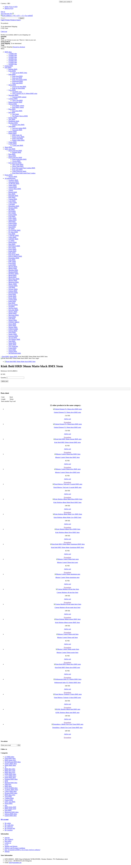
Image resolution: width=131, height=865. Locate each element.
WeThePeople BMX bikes (13, 762)
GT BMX (11, 241)
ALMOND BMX (13, 183)
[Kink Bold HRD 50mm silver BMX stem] (67, 664)
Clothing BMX (9, 798)
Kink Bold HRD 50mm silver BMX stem (67, 667)
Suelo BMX (12, 332)
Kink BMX (11, 260)
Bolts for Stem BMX (18, 88)
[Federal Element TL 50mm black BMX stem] (67, 424)
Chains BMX (12, 142)
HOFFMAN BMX (14, 246)
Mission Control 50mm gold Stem (67, 637)
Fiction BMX (12, 225)
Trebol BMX (12, 343)
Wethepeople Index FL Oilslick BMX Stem (67, 682)
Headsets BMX (13, 123)
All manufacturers (10, 178)
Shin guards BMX (17, 164)
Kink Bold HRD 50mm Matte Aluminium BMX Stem (67, 547)
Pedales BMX (12, 118)
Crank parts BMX (17, 145)
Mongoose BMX (13, 282)
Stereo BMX (12, 324)
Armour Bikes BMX (14, 189)
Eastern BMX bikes (11, 815)
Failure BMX (12, 220)
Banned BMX (12, 192)
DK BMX (11, 209)
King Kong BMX (13, 254)
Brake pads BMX (17, 138)
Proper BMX (12, 298)
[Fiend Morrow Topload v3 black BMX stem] (67, 694)
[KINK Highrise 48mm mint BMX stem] (67, 709)
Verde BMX (12, 350)
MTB (6, 781)
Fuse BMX (11, 234)
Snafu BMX (12, 317)
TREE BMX (12, 344)
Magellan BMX (13, 270)
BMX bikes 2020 (10, 770)
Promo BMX (9, 175)
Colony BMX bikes (11, 791)
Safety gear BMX (10, 149)
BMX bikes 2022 (10, 795)
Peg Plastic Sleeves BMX (20, 116)
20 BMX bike (12, 60)
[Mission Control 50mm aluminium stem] (67, 574)
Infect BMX (12, 247)
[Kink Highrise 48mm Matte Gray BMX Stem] (67, 514)
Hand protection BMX (15, 157)
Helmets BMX (16, 152)
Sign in (3, 12)
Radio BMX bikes (10, 777)
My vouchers (9, 830)
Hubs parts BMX (17, 83)
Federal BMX (12, 223)
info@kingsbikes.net (15, 862)
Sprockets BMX (13, 95)
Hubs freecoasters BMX (19, 79)
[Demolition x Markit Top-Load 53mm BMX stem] (67, 724)
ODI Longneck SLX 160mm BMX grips (24, 93)
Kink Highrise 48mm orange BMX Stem (67, 622)
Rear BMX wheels (18, 107)
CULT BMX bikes (10, 776)
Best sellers (8, 841)
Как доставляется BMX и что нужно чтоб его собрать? (22, 850)
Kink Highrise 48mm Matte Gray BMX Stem (67, 517)
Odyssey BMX (13, 289)
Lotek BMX (12, 265)
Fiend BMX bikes (10, 758)
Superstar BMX (13, 336)
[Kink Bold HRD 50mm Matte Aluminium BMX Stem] (67, 544)
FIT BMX (11, 228)
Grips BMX (12, 90)
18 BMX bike (12, 59)
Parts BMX (8, 67)
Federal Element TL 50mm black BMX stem (67, 427)
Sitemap (7, 851)
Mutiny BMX (12, 284)
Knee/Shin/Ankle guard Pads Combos (23, 173)
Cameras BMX (13, 98)
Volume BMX (12, 351)
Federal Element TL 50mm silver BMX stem (67, 412)
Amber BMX (12, 185)
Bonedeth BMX (13, 195)
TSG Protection (13, 346)
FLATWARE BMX (14, 230)
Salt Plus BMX (13, 308)
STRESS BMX (13, 329)
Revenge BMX (13, 305)
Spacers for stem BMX (19, 86)
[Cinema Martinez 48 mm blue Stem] (67, 589)
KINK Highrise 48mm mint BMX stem (67, 712)
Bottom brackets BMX (15, 102)
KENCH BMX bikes (11, 788)
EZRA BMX (12, 218)
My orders (8, 823)
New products (9, 839)
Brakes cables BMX (18, 140)
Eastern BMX (12, 215)
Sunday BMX (12, 334)
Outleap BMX (12, 291)
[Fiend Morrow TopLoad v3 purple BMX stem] (67, 484)
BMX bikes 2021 (10, 769)
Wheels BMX (12, 104)
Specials (7, 837)
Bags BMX (11, 154)
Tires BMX (11, 119)
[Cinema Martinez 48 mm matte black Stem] (67, 604)
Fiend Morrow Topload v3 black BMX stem (67, 697)
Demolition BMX (13, 206)
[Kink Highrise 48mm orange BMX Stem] (67, 619)
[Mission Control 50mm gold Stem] (67, 634)
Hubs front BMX (17, 76)
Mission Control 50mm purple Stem (67, 652)
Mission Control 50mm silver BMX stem (67, 472)
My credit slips (9, 825)
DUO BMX (12, 213)
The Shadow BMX (14, 339)
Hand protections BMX (19, 159)
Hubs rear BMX (17, 78)
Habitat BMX (12, 242)
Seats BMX (12, 126)
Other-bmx (8, 784)
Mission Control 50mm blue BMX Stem (67, 457)
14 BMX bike (12, 55)
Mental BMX (12, 275)
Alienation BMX (13, 182)
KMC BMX (12, 261)
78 (5, 767)
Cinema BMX (12, 199)
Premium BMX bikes (11, 779)
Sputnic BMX (12, 320)
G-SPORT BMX (13, 235)
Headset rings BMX (18, 124)
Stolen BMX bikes (10, 765)
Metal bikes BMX (13, 279)
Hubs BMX (12, 74)
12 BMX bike (12, 53)
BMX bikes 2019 (10, 772)
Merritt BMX (12, 277)
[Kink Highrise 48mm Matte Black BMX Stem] (67, 499)
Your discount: (6, 13)
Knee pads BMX (17, 169)
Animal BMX (12, 187)
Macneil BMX (12, 266)
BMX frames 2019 (10, 808)
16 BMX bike (12, 57)
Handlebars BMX (13, 121)
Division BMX (13, 208)
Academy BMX (13, 180)
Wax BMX (15, 114)
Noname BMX (13, 286)
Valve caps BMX (17, 100)
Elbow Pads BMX (17, 166)
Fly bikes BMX (13, 232)
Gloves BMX (16, 161)
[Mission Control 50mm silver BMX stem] (67, 469)
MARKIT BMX (13, 273)
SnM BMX (11, 318)
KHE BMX (12, 253)
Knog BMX (12, 263)
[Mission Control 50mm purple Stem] (67, 649)
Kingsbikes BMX (13, 258)
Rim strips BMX (17, 111)
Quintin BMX (12, 299)
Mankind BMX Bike (11, 783)
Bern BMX (11, 194)
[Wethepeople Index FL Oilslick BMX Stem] (67, 679)
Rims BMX (12, 109)
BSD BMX (11, 197)
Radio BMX (12, 301)
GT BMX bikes (9, 757)
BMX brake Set (17, 135)
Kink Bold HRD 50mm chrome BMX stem (67, 442)
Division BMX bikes (11, 793)
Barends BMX (12, 69)
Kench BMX (12, 249)
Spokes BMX (12, 131)
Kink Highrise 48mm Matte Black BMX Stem (67, 502)
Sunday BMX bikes (11, 763)
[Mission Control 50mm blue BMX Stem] (67, 454)
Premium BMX (13, 292)
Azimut (10, 190)
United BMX (12, 348)
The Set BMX (12, 337)
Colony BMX (12, 202)
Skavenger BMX (13, 315)
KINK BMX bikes (10, 774)
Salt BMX (11, 306)
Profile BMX (12, 296)
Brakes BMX (12, 133)
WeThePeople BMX (14, 353)
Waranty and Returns (11, 846)
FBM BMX (12, 221)
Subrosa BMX (12, 331)
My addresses (9, 826)
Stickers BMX (12, 176)
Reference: (4, 371)
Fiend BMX (12, 227)
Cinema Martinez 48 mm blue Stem (67, 592)
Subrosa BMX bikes (11, 814)
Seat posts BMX (17, 130)
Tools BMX (8, 796)
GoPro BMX (12, 237)
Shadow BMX (12, 312)
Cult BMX (11, 204)
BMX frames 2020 (10, 807)
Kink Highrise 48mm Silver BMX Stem (67, 532)
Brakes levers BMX (18, 137)
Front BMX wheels (18, 105)
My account (4, 819)
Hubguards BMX (17, 81)
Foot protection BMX (15, 163)
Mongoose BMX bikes (12, 812)
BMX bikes (8, 52)
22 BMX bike (12, 62)
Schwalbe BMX (13, 310)
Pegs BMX (11, 112)
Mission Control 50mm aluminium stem (67, 577)
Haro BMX (11, 244)
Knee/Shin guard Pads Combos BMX (23, 168)
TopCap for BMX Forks (19, 73)
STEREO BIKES (13, 322)
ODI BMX (11, 287)
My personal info (10, 828)
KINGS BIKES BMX (15, 256)
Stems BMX (12, 85)
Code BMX (12, 201)
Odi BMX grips (17, 92)
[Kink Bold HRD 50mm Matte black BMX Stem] (20, 361)
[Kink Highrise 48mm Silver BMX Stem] (67, 529)
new (6, 805)
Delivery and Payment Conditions (15, 848)
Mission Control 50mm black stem (67, 562)
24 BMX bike (12, 64)
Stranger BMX (12, 327)
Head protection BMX (15, 150)
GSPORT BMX (13, 239)
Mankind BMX (13, 272)
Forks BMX (12, 71)
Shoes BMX (8, 147)
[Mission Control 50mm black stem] (67, 559)
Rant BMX (11, 303)
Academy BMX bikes (11, 789)
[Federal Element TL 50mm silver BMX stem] (67, 409)
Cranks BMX (12, 144)
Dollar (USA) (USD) (11, 7)
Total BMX (11, 341)
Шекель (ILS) (9, 8)
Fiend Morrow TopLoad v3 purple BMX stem (67, 487)
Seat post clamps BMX (19, 128)
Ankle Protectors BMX (19, 171)
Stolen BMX (12, 325)
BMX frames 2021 (10, 760)
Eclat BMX (11, 216)
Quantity (3, 377)
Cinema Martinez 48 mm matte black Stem (67, 607)
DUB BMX (12, 211)
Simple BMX (12, 313)
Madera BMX (12, 268)
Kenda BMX (12, 251)
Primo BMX (12, 294)
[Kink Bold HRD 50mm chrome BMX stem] (67, 439)
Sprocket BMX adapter (19, 97)
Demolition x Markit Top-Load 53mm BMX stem (67, 727)
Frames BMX (9, 66)
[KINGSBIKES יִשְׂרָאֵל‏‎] (17, 15)
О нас (6, 844)
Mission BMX (12, 280)
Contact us (8, 843)
